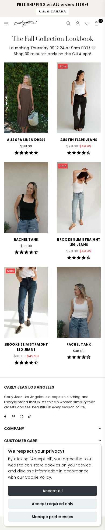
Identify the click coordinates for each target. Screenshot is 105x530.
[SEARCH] (68, 23)
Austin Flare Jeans (78, 139)
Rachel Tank (26, 239)
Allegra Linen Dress (26, 139)
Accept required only (52, 503)
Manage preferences (52, 516)
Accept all (53, 490)
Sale (63, 66)
